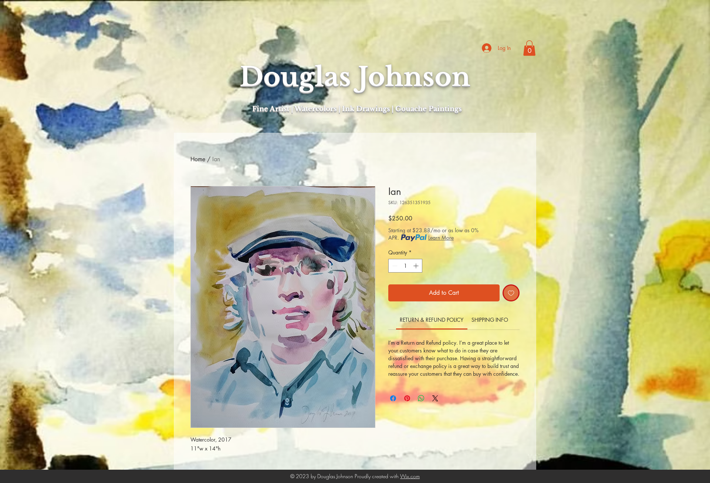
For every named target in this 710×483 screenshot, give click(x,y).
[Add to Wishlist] (511, 292)
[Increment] (416, 265)
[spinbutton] (405, 265)
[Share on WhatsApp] (421, 398)
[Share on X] (435, 398)
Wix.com (410, 476)
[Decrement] (394, 265)
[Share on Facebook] (393, 398)
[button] (529, 48)
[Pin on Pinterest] (407, 398)
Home (197, 159)
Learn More (441, 237)
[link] (431, 319)
